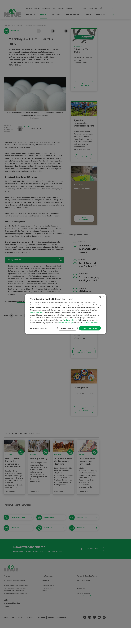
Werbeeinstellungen (70, 320)
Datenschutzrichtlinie (90, 322)
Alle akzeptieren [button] (90, 328)
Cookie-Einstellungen (66, 322)
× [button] (103, 296)
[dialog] (65, 314)
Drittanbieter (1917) (37, 312)
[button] (38, 328)
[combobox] (100, 297)
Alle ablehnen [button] (67, 328)
